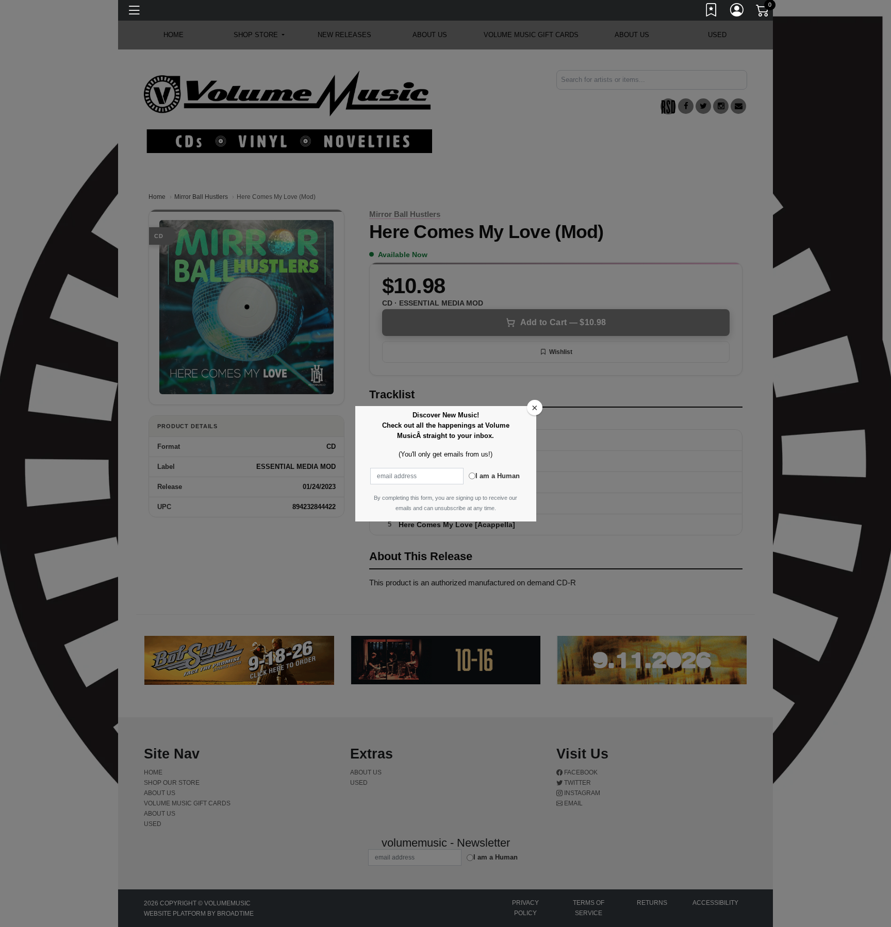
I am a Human (497, 476)
